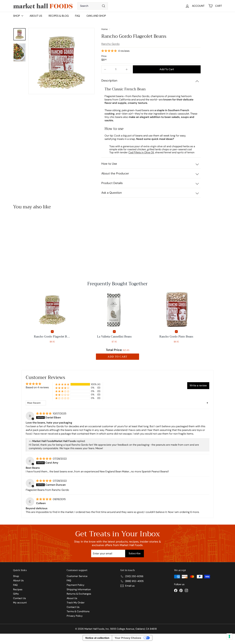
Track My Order (76, 602)
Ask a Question (111, 193)
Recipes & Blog (59, 15)
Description (109, 80)
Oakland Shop (96, 15)
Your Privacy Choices (128, 637)
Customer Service (77, 576)
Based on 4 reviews (37, 387)
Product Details (112, 183)
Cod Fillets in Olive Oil (141, 152)
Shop (16, 576)
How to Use (109, 164)
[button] (109, 51)
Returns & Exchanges (79, 593)
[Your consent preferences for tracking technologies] (229, 636)
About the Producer (115, 173)
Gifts (16, 593)
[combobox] (92, 6)
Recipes (17, 589)
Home (104, 29)
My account (20, 602)
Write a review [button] (198, 385)
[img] (44, 413)
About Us (36, 15)
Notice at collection (97, 637)
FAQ (77, 15)
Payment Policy (75, 585)
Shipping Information (79, 589)
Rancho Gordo (110, 44)
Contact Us (19, 598)
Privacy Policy (75, 615)
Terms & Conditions (78, 611)
